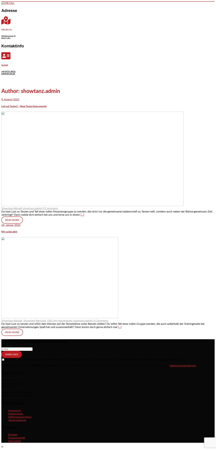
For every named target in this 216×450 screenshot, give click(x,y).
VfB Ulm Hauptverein (60, 320)
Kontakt (4, 65)
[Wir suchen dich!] (59, 317)
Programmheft (16, 438)
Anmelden (11, 354)
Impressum (14, 410)
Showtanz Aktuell (11, 208)
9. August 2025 (10, 99)
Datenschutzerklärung (183, 365)
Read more (12, 220)
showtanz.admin (32, 208)
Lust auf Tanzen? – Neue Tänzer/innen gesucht (24, 106)
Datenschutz (15, 413)
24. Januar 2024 (10, 225)
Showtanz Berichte (34, 320)
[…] (82, 214)
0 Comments (50, 208)
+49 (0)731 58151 (8, 71)
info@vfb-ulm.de (8, 74)
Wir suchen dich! (9, 232)
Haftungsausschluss (20, 417)
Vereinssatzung (17, 420)
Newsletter (14, 441)
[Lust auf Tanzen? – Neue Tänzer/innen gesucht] (92, 205)
